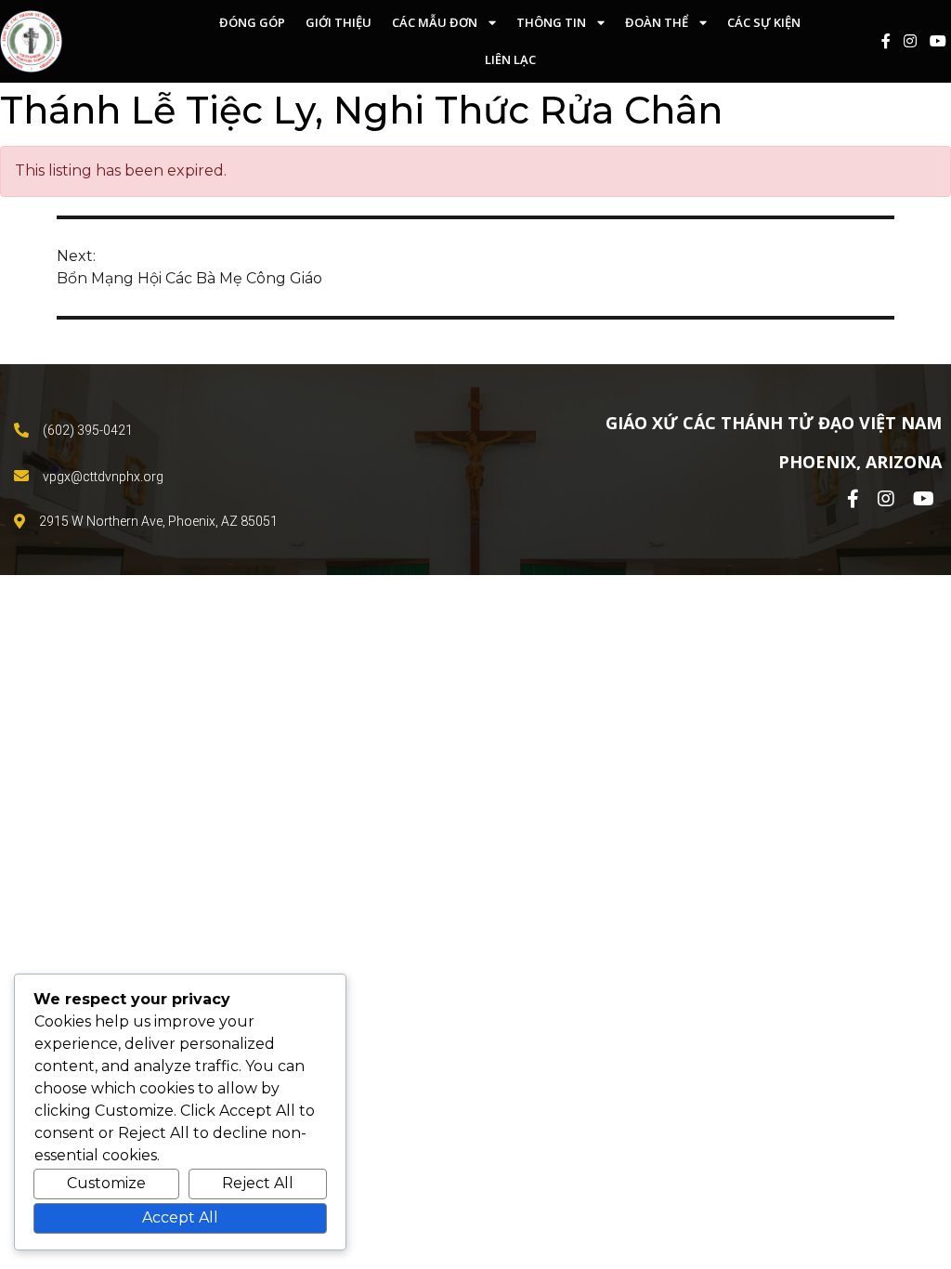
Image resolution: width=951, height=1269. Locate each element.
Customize (106, 1183)
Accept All (180, 1217)
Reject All (257, 1183)
